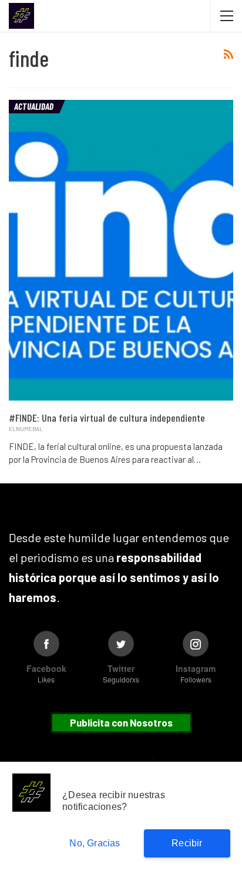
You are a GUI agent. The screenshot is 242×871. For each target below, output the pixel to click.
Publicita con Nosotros (121, 722)
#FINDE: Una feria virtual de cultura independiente (107, 417)
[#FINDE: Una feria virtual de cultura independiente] (121, 250)
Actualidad (33, 106)
